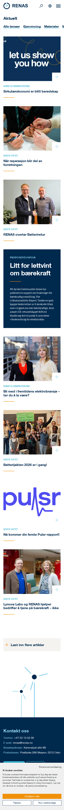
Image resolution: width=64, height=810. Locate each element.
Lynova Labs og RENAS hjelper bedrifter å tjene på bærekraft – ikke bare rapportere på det (31, 608)
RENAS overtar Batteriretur (24, 234)
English (50, 6)
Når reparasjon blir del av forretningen (22, 163)
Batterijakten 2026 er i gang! (25, 465)
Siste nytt (10, 155)
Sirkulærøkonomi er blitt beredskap (30, 91)
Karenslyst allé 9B (35, 747)
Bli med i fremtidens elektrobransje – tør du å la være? (31, 393)
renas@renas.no (23, 742)
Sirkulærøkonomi (16, 86)
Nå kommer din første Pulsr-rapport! (31, 534)
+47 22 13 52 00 (24, 737)
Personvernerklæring (50, 767)
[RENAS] (20, 6)
